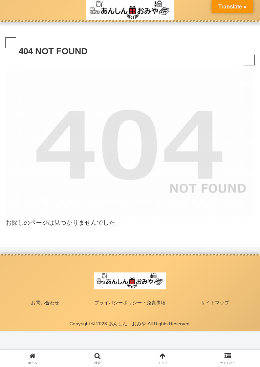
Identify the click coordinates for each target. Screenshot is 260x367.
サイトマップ (215, 302)
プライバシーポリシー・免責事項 (130, 302)
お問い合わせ (45, 302)
